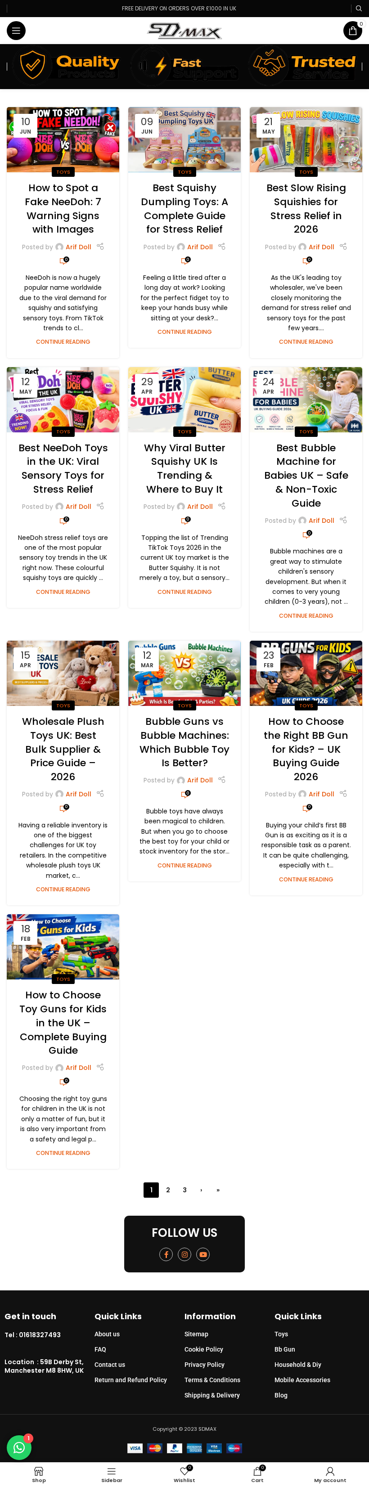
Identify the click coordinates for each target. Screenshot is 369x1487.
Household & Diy (297, 1364)
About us (107, 1334)
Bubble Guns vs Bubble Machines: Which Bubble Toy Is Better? (185, 742)
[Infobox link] (49, 1335)
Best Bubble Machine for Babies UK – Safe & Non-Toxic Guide (306, 475)
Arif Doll (78, 247)
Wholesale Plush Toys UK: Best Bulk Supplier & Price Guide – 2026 (63, 749)
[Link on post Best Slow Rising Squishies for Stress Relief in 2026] (306, 139)
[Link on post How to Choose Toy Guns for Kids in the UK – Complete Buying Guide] (63, 946)
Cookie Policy (203, 1349)
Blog (281, 1395)
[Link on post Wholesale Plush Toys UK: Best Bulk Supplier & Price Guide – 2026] (63, 673)
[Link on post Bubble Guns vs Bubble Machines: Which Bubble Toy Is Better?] (184, 673)
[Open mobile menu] (16, 31)
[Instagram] (184, 1254)
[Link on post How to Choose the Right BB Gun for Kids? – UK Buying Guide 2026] (306, 673)
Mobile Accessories (302, 1380)
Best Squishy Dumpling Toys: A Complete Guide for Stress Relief (184, 208)
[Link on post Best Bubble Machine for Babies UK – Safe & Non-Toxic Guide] (306, 399)
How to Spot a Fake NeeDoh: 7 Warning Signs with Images (63, 208)
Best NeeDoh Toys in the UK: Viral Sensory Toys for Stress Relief (63, 468)
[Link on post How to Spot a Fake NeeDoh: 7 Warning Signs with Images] (63, 139)
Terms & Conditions (212, 1380)
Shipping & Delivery (212, 1395)
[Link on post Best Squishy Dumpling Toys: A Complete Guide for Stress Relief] (184, 139)
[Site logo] (184, 30)
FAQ (100, 1349)
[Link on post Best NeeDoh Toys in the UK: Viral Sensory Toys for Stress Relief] (63, 399)
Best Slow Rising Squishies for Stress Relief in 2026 (306, 208)
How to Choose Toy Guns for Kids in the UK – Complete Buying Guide (63, 1022)
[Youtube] (203, 1254)
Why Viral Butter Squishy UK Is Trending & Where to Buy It (184, 468)
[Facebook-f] (166, 1254)
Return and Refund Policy (130, 1380)
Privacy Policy (204, 1364)
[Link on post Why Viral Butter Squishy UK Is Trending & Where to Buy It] (184, 399)
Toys (63, 171)
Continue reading (63, 342)
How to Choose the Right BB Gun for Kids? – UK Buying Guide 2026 (306, 749)
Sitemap (196, 1334)
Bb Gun (284, 1349)
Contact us (109, 1364)
